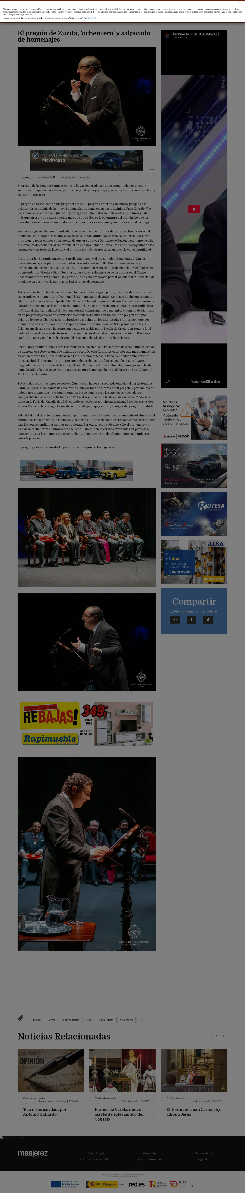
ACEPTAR (90, 17)
